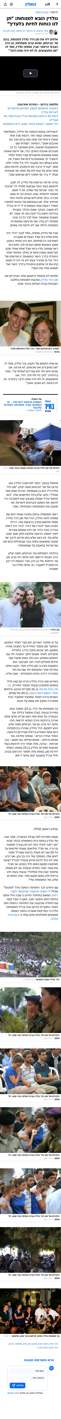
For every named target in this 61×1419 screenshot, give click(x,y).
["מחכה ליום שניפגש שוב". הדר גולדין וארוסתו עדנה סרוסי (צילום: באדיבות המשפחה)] (30, 328)
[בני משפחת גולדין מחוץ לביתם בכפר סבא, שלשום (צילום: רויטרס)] (30, 1313)
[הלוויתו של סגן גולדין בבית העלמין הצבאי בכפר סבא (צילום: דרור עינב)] (30, 447)
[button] (47, 4)
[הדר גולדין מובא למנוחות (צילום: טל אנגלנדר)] (30, 957)
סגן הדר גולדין (49, 280)
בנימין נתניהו (42, 1348)
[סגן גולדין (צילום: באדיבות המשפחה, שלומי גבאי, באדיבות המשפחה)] (30, 609)
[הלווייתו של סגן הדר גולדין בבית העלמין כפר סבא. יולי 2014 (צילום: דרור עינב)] (30, 793)
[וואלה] (30, 4)
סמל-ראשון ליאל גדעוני (44, 693)
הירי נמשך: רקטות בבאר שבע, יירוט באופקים (30, 124)
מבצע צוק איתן (30, 1344)
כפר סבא (53, 1348)
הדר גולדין (53, 1344)
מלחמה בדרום (15, 1344)
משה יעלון (43, 1344)
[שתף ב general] (5, 4)
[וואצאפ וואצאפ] (11, 4)
